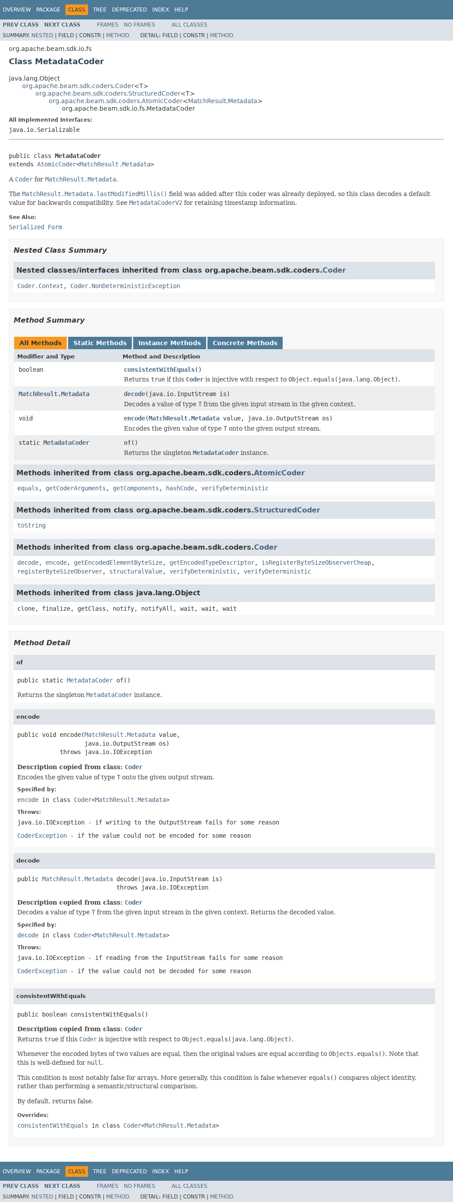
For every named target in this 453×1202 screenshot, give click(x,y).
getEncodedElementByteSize (118, 562)
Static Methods (100, 343)
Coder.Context (40, 285)
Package (48, 10)
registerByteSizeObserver (59, 571)
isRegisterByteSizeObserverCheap (316, 562)
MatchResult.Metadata (222, 100)
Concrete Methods (245, 343)
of (127, 442)
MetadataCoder (66, 442)
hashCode (180, 488)
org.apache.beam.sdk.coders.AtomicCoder (116, 100)
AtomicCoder (56, 164)
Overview (17, 10)
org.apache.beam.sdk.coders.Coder (78, 85)
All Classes (189, 25)
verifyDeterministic (235, 488)
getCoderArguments (76, 488)
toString (31, 525)
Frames (108, 25)
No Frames (139, 25)
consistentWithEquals (159, 369)
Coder (334, 270)
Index (160, 10)
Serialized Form (35, 227)
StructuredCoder (287, 510)
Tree (100, 10)
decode (134, 393)
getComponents (136, 488)
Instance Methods (169, 343)
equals (27, 488)
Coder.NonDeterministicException (125, 285)
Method (117, 35)
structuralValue (135, 571)
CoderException (42, 835)
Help (181, 10)
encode (134, 418)
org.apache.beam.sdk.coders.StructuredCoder (107, 93)
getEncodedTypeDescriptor (211, 562)
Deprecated (129, 10)
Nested (42, 35)
